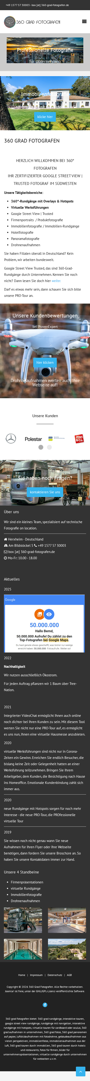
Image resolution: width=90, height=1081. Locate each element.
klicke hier (45, 117)
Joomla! (9, 991)
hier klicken (45, 362)
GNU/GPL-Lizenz (45, 991)
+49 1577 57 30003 (18, 5)
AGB (69, 975)
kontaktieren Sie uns (45, 492)
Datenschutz (55, 975)
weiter (56, 281)
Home (21, 975)
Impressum (36, 975)
